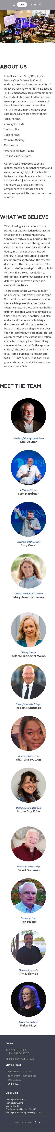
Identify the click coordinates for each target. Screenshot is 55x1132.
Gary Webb (28, 545)
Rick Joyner (28, 442)
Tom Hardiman (28, 493)
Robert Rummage (28, 707)
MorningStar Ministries (16, 1099)
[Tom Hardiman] (28, 467)
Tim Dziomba (28, 973)
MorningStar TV (12, 1106)
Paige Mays (28, 1025)
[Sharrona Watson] (28, 733)
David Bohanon (28, 870)
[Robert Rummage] (28, 681)
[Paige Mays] (28, 999)
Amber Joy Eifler (28, 811)
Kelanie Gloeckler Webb (28, 656)
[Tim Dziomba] (28, 947)
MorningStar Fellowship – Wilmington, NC (24, 1112)
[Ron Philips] (28, 895)
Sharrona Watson (28, 759)
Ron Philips (28, 922)
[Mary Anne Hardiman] (28, 571)
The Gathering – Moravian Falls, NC (21, 1109)
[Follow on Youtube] (34, 4)
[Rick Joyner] (28, 415)
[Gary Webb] (28, 519)
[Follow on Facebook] (31, 4)
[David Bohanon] (28, 843)
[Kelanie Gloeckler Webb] (28, 629)
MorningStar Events (14, 1102)
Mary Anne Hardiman (28, 597)
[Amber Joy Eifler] (28, 785)
